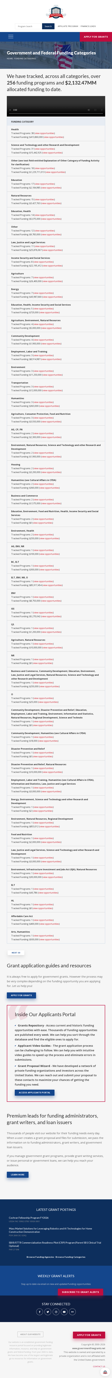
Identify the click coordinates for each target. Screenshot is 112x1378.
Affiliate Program (68, 26)
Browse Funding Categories (71, 1257)
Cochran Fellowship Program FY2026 (28, 1217)
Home (10, 58)
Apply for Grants (96, 36)
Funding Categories (25, 58)
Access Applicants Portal (34, 1092)
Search (48, 26)
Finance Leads (88, 26)
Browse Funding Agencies (40, 1257)
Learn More (17, 1175)
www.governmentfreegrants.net (88, 1348)
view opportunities (44, 133)
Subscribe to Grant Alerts (80, 1292)
